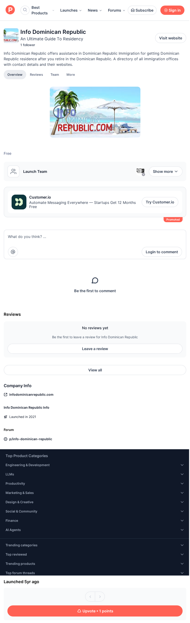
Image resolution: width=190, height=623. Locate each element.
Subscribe (144, 10)
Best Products (40, 10)
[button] (71, 74)
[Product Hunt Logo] (10, 10)
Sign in (175, 10)
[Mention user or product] (13, 252)
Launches (69, 10)
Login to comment (162, 252)
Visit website (170, 38)
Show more (163, 171)
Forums (114, 10)
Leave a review (95, 348)
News (93, 10)
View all (95, 370)
